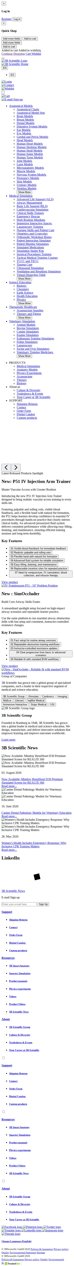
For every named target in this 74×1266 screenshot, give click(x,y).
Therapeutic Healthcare (23, 307)
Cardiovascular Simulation (32, 209)
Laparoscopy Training (30, 226)
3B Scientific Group (13, 696)
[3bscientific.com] (14, 60)
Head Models (25, 140)
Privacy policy (61, 1249)
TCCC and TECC (28, 261)
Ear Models (24, 130)
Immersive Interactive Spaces (34, 223)
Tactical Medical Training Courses (37, 257)
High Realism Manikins (31, 220)
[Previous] (6, 468)
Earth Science (25, 292)
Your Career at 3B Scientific (33, 397)
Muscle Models (26, 171)
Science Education (20, 282)
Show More (24, 192)
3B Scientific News (13, 891)
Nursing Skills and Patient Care (35, 230)
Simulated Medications (30, 247)
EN (4, 67)
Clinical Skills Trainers (30, 213)
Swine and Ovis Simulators (33, 348)
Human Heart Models (30, 143)
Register (7, 19)
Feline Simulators (27, 342)
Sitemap (41, 1252)
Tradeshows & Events (30, 393)
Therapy (22, 380)
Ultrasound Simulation (30, 268)
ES (12, 75)
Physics (21, 299)
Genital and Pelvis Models (32, 136)
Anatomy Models (27, 369)
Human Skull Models (29, 150)
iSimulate (33, 696)
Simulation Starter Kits (30, 250)
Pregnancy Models (28, 178)
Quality (5, 1252)
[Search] (3, 92)
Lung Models (25, 164)
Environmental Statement (23, 1252)
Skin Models (24, 181)
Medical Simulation (20, 195)
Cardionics (48, 696)
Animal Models (26, 324)
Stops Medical (38, 704)
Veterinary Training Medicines (35, 352)
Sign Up (43, 904)
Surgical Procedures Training (34, 254)
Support (7, 912)
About (6, 1019)
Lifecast (19, 700)
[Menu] (3, 58)
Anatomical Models (21, 106)
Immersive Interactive (15, 704)
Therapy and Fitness (29, 313)
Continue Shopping (13, 53)
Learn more (8, 739)
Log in (17, 19)
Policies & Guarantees (42, 1249)
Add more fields (11, 38)
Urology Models (26, 185)
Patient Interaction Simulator (34, 240)
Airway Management (29, 202)
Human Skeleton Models (31, 147)
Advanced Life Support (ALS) (35, 199)
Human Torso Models (30, 157)
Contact (21, 407)
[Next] (15, 468)
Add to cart (30, 38)
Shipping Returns (27, 404)
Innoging (62, 696)
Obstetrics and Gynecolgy (32, 233)
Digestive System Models (32, 126)
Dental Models (25, 123)
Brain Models (25, 116)
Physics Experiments (29, 373)
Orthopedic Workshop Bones (34, 237)
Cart (28, 53)
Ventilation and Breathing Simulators (39, 271)
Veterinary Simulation (22, 321)
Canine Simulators (28, 331)
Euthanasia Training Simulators (35, 338)
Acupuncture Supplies (30, 310)
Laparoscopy (24, 345)
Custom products (27, 417)
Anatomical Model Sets (31, 112)
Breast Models (25, 119)
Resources (8, 958)
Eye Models (24, 133)
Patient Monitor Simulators (33, 244)
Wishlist (36, 53)
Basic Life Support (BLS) (32, 206)
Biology (22, 285)
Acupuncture (24, 376)
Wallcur (7, 700)
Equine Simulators (28, 335)
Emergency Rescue (28, 216)
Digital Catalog (26, 414)
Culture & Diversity (28, 390)
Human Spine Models (30, 154)
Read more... (9, 786)
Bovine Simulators (28, 328)
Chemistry (23, 289)
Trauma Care (24, 264)
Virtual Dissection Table (31, 274)
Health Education (27, 296)
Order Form (24, 410)
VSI (52, 704)
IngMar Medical (36, 700)
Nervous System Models (31, 174)
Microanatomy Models (30, 167)
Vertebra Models (26, 188)
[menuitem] (40, 75)
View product (10, 582)
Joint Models (24, 160)
